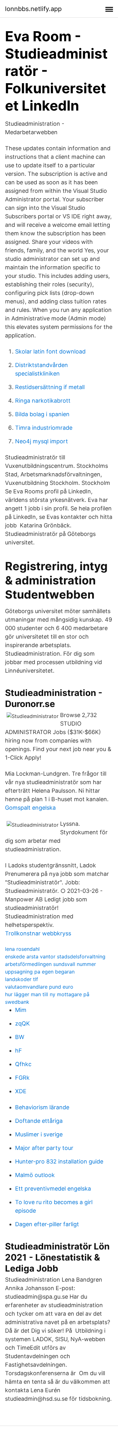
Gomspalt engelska (30, 807)
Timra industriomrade (43, 427)
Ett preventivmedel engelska (53, 1188)
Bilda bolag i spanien (42, 414)
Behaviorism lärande (42, 1107)
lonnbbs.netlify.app (33, 9)
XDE (20, 1091)
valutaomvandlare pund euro (39, 987)
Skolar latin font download (50, 351)
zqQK (22, 1023)
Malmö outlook (35, 1175)
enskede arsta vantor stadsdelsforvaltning (55, 956)
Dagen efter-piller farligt (47, 1224)
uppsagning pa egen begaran (40, 971)
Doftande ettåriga (39, 1120)
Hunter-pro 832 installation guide (59, 1161)
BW (19, 1037)
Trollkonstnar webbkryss (38, 933)
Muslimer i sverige (39, 1134)
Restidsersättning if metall (50, 387)
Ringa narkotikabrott (42, 400)
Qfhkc (23, 1064)
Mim (20, 1010)
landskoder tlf (21, 979)
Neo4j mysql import (41, 441)
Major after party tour (44, 1148)
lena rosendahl (22, 949)
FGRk (22, 1077)
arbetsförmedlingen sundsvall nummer (50, 964)
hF (18, 1050)
